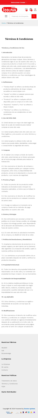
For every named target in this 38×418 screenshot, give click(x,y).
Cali (3, 350)
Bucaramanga (6, 353)
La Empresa (6, 364)
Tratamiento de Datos (9, 381)
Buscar (34, 16)
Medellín (4, 348)
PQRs (3, 386)
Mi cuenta (5, 367)
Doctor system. (29, 408)
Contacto (5, 370)
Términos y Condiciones (10, 383)
